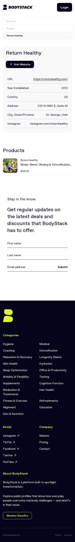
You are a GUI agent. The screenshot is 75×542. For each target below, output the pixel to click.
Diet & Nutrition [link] (13, 414)
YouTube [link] (8, 462)
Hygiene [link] (8, 344)
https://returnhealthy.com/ (50, 79)
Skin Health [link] (10, 364)
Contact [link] (44, 449)
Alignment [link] (9, 407)
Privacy (68, 535)
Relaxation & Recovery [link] (17, 357)
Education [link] (45, 407)
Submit (63, 267)
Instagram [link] (9, 436)
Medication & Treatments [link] (11, 392)
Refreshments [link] (48, 401)
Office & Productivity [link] (53, 370)
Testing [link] (44, 377)
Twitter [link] (8, 455)
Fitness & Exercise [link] (15, 401)
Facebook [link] (9, 449)
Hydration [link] (45, 364)
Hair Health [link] (46, 390)
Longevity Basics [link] (50, 357)
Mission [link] (44, 436)
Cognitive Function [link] (51, 383)
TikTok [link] (7, 442)
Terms (58, 535)
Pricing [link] (43, 442)
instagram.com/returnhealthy (49, 124)
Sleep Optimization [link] (15, 370)
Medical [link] (44, 344)
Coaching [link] (9, 350)
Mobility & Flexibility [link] (16, 377)
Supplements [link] (11, 383)
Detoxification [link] (48, 350)
